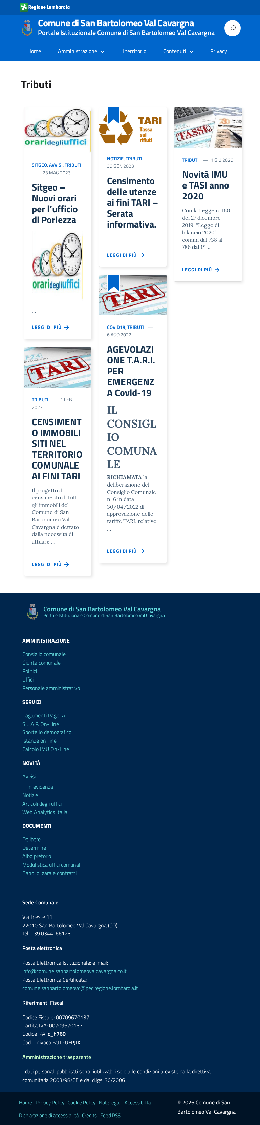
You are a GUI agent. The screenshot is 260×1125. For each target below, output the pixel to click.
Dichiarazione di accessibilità (49, 1115)
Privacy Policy (50, 1102)
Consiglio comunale (44, 654)
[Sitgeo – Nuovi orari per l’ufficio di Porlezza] (57, 130)
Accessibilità (138, 1102)
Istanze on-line (39, 740)
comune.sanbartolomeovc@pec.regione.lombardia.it (80, 988)
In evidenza (40, 787)
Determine (34, 848)
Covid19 (116, 327)
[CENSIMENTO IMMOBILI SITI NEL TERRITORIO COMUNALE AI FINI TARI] (57, 367)
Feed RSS (110, 1115)
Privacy (218, 51)
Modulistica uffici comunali (51, 865)
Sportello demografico (46, 732)
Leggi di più (48, 327)
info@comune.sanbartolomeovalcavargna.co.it (74, 971)
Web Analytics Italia (44, 812)
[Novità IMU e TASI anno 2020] (208, 127)
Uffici (28, 679)
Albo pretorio (36, 856)
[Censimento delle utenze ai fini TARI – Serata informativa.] (133, 127)
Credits (89, 1115)
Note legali (110, 1102)
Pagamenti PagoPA (43, 715)
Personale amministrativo (51, 688)
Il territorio (133, 51)
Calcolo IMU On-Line (45, 749)
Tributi (73, 165)
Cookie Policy (81, 1102)
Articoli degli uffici (42, 804)
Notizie (115, 158)
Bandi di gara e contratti (49, 873)
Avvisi (56, 165)
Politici (29, 671)
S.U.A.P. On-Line (40, 724)
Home (34, 51)
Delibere (31, 839)
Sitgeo (39, 165)
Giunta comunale (41, 662)
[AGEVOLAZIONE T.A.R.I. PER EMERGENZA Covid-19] (133, 295)
